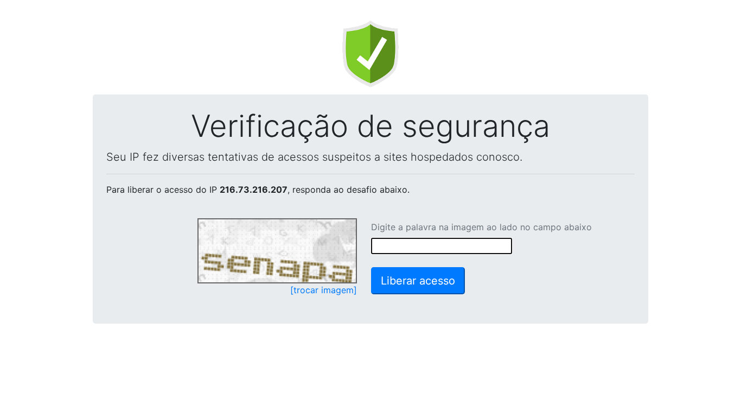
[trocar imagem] (323, 290)
